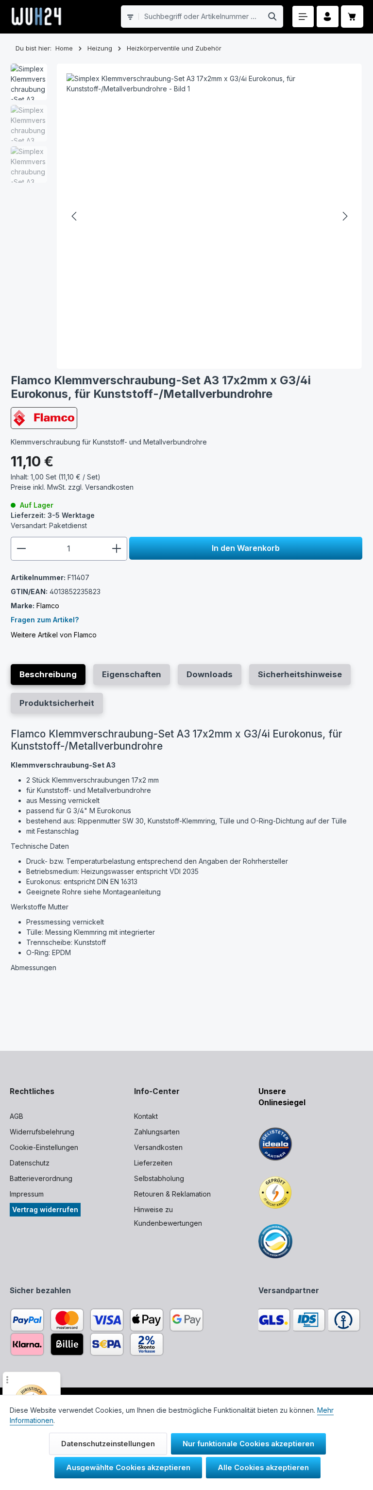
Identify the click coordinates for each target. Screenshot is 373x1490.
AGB (16, 1116)
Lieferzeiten (153, 1163)
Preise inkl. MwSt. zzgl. (72, 487)
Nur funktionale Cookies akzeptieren (248, 1443)
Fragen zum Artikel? (45, 620)
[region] (187, 216)
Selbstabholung (159, 1178)
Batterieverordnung (41, 1178)
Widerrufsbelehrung (42, 1132)
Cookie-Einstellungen (44, 1147)
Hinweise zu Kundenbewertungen (168, 1216)
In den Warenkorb (246, 548)
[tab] (48, 674)
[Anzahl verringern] (21, 548)
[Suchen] (272, 16)
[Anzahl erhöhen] (116, 548)
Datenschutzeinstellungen (108, 1443)
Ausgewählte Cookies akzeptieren (128, 1467)
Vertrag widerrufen (45, 1209)
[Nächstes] (344, 216)
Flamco (47, 605)
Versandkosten (158, 1147)
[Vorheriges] (75, 216)
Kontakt (146, 1116)
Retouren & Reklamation (172, 1194)
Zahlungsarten (157, 1132)
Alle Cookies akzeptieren (263, 1467)
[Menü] (303, 16)
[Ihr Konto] (327, 16)
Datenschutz (30, 1163)
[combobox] (200, 16)
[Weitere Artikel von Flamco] (44, 418)
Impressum (27, 1194)
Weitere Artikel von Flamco (54, 635)
